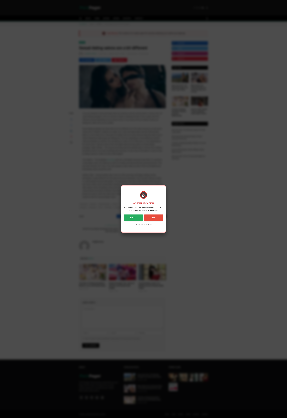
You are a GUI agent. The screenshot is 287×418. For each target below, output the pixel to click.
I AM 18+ (133, 218)
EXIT (153, 218)
